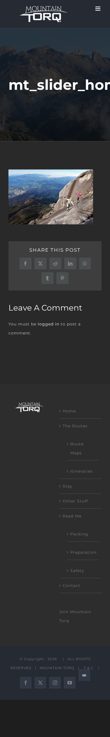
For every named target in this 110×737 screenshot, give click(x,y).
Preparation (83, 552)
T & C (89, 668)
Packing (79, 534)
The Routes (75, 425)
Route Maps (76, 448)
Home (69, 411)
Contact (71, 585)
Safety (77, 570)
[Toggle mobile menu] (98, 9)
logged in (48, 324)
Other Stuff (75, 501)
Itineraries (81, 471)
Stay (67, 486)
